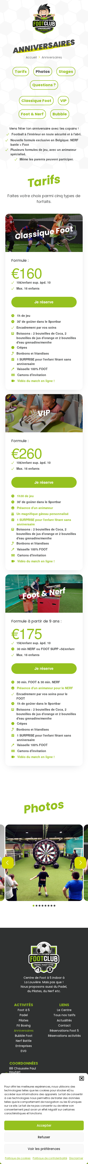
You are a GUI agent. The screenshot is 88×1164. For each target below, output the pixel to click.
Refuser (44, 1137)
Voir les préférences (44, 1149)
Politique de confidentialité (50, 1158)
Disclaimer (76, 1158)
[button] (81, 1078)
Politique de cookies (18, 1158)
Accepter (44, 1125)
